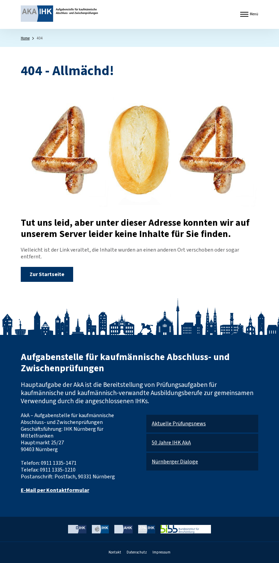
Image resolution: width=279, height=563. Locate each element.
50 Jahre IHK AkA (171, 442)
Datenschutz (137, 552)
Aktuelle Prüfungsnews (179, 423)
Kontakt (115, 552)
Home (25, 38)
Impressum (161, 552)
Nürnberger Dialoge (175, 461)
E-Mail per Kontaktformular (55, 490)
